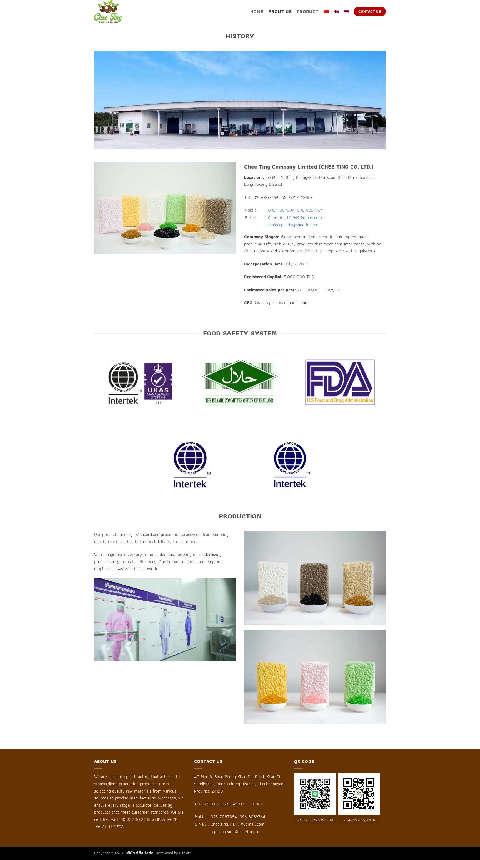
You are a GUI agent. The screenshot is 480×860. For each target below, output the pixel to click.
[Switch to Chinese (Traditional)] (326, 11)
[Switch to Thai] (346, 11)
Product (308, 12)
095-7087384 (281, 210)
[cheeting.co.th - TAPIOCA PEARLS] (122, 11)
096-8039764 (310, 210)
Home (256, 12)
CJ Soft (185, 852)
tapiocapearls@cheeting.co (292, 224)
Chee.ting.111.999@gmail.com (295, 217)
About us (280, 12)
